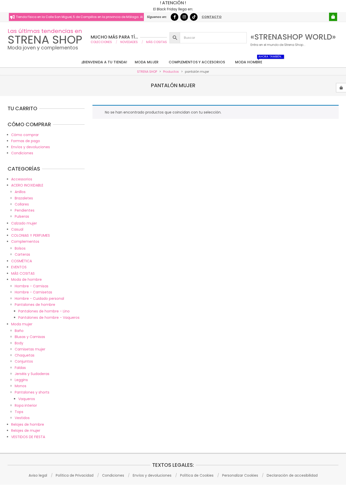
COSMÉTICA (21, 261)
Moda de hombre (26, 279)
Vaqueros (26, 398)
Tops (19, 411)
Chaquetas (24, 355)
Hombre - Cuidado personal (39, 298)
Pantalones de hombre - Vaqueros (49, 317)
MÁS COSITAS (23, 273)
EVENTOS (19, 267)
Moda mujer (21, 324)
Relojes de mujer (25, 430)
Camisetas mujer (30, 349)
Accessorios (21, 179)
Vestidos (22, 417)
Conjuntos (24, 361)
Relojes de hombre (27, 424)
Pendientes (24, 210)
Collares (22, 204)
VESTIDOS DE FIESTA (28, 436)
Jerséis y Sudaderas (32, 373)
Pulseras (22, 216)
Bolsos (20, 248)
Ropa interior (26, 405)
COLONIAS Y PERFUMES (30, 235)
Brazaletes (24, 198)
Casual (17, 229)
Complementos (25, 241)
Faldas (20, 367)
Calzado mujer (24, 223)
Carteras (22, 254)
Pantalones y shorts (32, 392)
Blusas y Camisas (30, 336)
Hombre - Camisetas (33, 292)
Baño (19, 330)
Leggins (21, 379)
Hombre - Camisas (31, 286)
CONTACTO (212, 17)
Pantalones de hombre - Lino (44, 311)
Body (19, 343)
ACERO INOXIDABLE (27, 185)
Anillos (20, 191)
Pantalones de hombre (35, 304)
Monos (20, 385)
